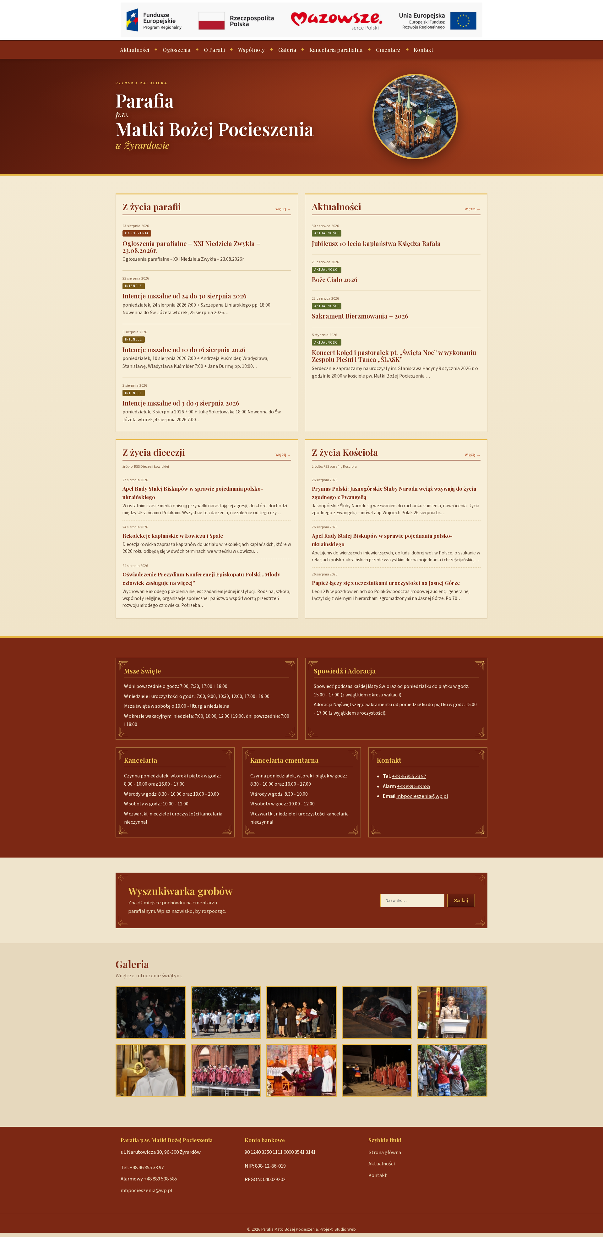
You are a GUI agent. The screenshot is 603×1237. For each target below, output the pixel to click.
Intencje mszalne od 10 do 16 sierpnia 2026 (183, 349)
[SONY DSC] (151, 1070)
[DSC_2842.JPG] (301, 1012)
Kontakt (423, 49)
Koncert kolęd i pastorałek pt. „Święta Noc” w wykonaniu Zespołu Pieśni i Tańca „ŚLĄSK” (394, 355)
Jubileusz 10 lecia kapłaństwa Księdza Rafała (376, 243)
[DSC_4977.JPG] (377, 1012)
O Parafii (214, 49)
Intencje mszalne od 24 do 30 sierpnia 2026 (184, 296)
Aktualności (134, 49)
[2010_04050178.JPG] (452, 1012)
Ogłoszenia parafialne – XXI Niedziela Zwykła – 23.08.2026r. (191, 246)
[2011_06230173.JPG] (226, 1012)
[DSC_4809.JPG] (151, 1012)
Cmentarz (388, 49)
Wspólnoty (251, 49)
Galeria (287, 49)
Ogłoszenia (176, 49)
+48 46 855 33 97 (409, 776)
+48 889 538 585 (413, 786)
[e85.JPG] (452, 1070)
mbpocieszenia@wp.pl (422, 796)
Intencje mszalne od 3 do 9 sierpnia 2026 (180, 403)
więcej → (283, 209)
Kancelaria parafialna (335, 49)
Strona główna (384, 1152)
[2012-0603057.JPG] (226, 1070)
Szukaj (461, 900)
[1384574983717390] (301, 1070)
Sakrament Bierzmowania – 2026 (360, 316)
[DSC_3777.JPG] (377, 1070)
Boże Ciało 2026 (334, 279)
